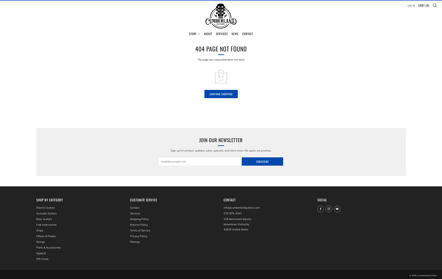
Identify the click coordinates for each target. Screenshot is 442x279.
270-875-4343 (233, 213)
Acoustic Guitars (46, 213)
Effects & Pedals (46, 236)
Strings (40, 241)
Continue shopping (221, 94)
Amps (39, 230)
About (208, 34)
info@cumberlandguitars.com (242, 207)
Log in (411, 5)
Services (222, 34)
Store (193, 34)
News (235, 34)
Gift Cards (42, 259)
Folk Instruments (46, 224)
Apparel (41, 253)
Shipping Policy (139, 219)
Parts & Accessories (48, 247)
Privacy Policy (138, 236)
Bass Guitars (44, 219)
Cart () (423, 5)
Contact (247, 34)
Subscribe (262, 161)
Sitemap (135, 241)
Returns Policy (139, 224)
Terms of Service (140, 230)
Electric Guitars (45, 207)
